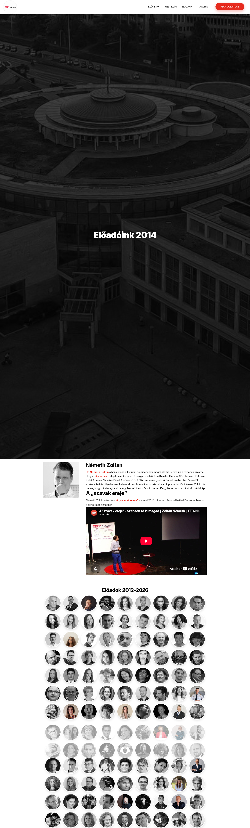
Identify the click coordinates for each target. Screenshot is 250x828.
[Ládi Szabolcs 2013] (107, 729)
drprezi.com (101, 476)
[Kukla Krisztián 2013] (53, 729)
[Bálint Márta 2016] (53, 621)
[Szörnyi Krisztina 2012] (107, 819)
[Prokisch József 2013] (125, 783)
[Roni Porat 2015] (197, 783)
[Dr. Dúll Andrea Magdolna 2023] (89, 657)
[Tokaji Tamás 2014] (143, 819)
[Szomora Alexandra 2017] (89, 819)
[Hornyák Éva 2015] (107, 675)
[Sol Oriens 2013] (89, 801)
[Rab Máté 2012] (143, 783)
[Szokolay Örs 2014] (71, 819)
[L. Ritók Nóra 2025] (89, 729)
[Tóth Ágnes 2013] (179, 819)
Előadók (154, 6)
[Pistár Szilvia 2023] (71, 783)
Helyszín (171, 6)
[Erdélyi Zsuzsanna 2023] (125, 657)
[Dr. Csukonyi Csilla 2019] (143, 639)
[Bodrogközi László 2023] (197, 621)
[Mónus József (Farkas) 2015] (161, 747)
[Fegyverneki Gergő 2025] (161, 657)
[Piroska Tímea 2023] (53, 783)
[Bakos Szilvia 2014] (161, 603)
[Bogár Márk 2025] (53, 639)
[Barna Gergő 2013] (143, 621)
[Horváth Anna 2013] (161, 675)
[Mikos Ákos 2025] (143, 747)
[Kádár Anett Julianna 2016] (107, 693)
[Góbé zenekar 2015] (179, 657)
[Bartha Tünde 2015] (161, 621)
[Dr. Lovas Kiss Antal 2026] (179, 729)
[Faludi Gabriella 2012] (143, 657)
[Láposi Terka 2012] (125, 729)
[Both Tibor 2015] (107, 639)
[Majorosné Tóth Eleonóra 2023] (197, 729)
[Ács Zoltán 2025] (71, 603)
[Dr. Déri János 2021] (197, 639)
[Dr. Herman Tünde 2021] (89, 675)
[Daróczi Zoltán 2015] (179, 639)
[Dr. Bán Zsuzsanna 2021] (125, 621)
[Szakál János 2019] (197, 801)
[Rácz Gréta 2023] (161, 783)
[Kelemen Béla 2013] (125, 693)
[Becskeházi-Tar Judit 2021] (179, 621)
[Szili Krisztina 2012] (53, 819)
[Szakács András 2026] (179, 801)
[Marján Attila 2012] (89, 747)
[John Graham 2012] (53, 693)
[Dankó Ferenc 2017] (161, 639)
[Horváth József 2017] (179, 675)
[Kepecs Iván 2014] (161, 693)
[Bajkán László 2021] (143, 603)
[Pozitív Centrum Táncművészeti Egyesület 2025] (107, 783)
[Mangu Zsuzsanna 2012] (71, 747)
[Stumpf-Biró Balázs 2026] (125, 801)
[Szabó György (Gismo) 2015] (161, 801)
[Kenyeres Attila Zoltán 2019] (143, 693)
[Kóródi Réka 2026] (125, 711)
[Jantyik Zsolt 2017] (197, 675)
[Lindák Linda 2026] (161, 729)
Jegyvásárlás (230, 6)
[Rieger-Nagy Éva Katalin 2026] (179, 783)
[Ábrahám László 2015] (53, 603)
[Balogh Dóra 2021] (71, 621)
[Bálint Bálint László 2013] (197, 603)
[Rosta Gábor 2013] (53, 801)
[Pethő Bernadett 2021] (179, 765)
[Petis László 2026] (197, 765)
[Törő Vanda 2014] (161, 819)
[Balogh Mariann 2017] (89, 621)
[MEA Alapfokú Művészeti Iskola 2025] (125, 747)
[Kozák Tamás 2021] (161, 711)
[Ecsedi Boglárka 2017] (107, 657)
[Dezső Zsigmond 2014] (53, 657)
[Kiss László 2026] (197, 693)
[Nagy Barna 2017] (197, 747)
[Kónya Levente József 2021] (89, 711)
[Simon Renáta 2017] (71, 801)
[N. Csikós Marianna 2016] (179, 747)
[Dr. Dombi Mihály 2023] (71, 657)
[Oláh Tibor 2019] (89, 765)
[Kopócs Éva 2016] (107, 711)
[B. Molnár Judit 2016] (125, 603)
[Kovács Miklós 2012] (143, 711)
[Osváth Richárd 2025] (107, 765)
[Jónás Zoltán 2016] (71, 693)
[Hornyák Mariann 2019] (125, 675)
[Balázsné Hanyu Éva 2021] (179, 603)
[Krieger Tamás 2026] (179, 711)
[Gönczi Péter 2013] (197, 657)
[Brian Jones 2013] (125, 639)
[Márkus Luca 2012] (107, 747)
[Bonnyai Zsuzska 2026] (71, 639)
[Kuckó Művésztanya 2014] (197, 711)
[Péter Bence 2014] (161, 765)
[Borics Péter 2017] (89, 639)
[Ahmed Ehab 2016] (107, 603)
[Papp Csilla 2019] (143, 765)
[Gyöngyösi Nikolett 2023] (53, 675)
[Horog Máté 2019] (143, 675)
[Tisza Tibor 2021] (125, 819)
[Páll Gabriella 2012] (125, 765)
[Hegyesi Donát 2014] (71, 675)
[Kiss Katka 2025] (179, 693)
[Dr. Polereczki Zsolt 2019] (89, 783)
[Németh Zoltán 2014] (71, 765)
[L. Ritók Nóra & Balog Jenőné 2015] (71, 729)
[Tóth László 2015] (197, 819)
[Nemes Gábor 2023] (53, 765)
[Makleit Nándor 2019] (53, 747)
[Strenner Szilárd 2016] (107, 801)
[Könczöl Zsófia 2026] (71, 711)
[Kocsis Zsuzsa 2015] (53, 711)
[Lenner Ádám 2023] (143, 729)
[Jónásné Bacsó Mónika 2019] (89, 693)
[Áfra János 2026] (89, 603)
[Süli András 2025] (143, 801)
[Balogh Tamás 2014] (107, 621)
